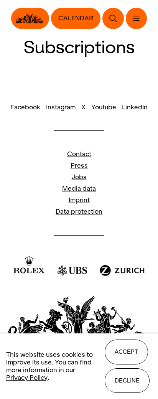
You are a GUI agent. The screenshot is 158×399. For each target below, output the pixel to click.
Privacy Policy (27, 377)
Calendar (75, 18)
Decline (127, 380)
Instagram (61, 107)
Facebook (25, 107)
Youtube (103, 107)
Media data (79, 188)
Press (79, 165)
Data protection (79, 211)
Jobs (79, 177)
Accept (126, 351)
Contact (79, 154)
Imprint (79, 200)
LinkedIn (135, 107)
